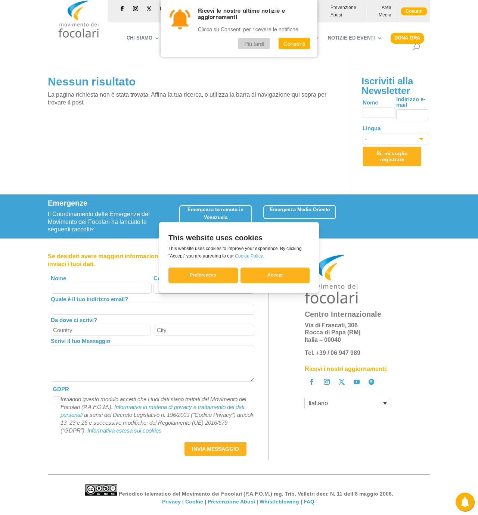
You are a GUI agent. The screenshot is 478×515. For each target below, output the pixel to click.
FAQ (310, 502)
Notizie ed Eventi (351, 38)
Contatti (414, 11)
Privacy (171, 502)
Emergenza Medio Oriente (300, 209)
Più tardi (254, 43)
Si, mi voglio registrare (392, 156)
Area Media (385, 11)
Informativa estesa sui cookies (124, 430)
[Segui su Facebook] (122, 8)
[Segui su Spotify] (372, 382)
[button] (425, 214)
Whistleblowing (279, 502)
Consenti (294, 43)
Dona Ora (407, 38)
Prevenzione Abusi (343, 11)
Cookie (194, 502)
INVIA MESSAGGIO (215, 449)
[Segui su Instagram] (135, 8)
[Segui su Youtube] (357, 382)
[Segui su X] (149, 8)
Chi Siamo (139, 38)
